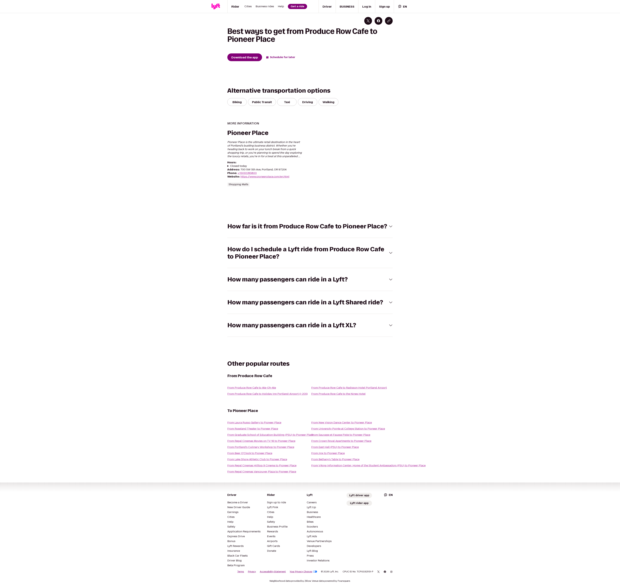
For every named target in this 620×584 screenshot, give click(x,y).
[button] (310, 226)
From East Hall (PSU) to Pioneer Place (335, 447)
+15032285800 (247, 173)
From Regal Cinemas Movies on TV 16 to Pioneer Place (261, 441)
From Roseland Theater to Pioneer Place (252, 429)
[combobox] (402, 7)
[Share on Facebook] (378, 21)
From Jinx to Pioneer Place (328, 453)
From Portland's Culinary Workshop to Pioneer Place (260, 447)
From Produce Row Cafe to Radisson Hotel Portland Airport (349, 388)
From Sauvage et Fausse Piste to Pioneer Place (340, 435)
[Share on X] (368, 21)
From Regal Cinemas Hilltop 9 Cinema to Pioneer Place (261, 465)
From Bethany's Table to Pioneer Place (335, 459)
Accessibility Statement (273, 571)
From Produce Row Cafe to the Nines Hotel (338, 394)
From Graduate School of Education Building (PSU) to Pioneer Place (270, 435)
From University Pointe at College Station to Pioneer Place (348, 429)
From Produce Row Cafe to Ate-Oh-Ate (251, 388)
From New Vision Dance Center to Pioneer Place (341, 422)
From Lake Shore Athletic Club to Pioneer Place (257, 459)
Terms (240, 571)
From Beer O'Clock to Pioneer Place (249, 453)
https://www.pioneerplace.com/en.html (264, 176)
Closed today (238, 166)
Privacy (252, 571)
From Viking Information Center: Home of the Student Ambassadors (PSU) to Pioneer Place (368, 465)
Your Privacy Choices (301, 571)
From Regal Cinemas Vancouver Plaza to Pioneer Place (261, 471)
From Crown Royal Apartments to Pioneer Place (341, 441)
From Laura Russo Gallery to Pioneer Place (254, 422)
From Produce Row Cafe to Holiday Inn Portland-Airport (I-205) (267, 394)
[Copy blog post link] (389, 21)
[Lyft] (216, 6)
